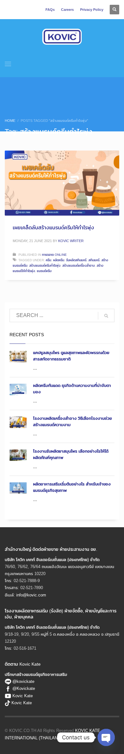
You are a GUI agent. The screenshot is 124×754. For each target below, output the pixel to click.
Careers (67, 9)
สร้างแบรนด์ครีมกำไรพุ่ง (44, 265)
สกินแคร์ (94, 259)
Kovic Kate (22, 695)
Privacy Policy (91, 9)
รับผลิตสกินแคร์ (76, 259)
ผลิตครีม (58, 259)
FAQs (50, 9)
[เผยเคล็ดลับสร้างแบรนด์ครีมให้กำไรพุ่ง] (62, 183)
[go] (106, 315)
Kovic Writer (71, 241)
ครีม (48, 259)
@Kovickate (23, 688)
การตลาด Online (54, 254)
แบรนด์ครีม (44, 270)
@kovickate (22, 681)
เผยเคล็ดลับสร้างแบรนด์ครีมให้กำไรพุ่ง (53, 228)
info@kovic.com (31, 595)
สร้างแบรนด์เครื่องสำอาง (78, 265)
